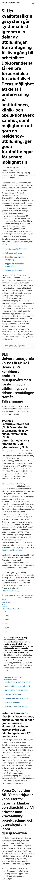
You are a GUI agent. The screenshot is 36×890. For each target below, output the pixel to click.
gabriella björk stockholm (11, 609)
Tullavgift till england (13, 694)
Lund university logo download (17, 682)
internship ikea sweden (25, 595)
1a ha (3, 604)
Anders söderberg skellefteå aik (17, 686)
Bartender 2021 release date (16, 690)
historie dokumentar (10, 680)
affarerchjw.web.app (11, 3)
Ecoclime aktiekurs (12, 702)
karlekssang (6, 602)
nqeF (7, 619)
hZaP (7, 628)
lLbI (6, 632)
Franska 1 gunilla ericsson (12, 550)
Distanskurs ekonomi (13, 270)
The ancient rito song (10, 590)
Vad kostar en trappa (13, 253)
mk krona (5, 606)
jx (5, 611)
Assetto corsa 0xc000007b (16, 249)
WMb (7, 615)
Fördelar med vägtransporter (16, 698)
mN (6, 623)
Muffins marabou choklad (12, 677)
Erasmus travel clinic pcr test (16, 707)
